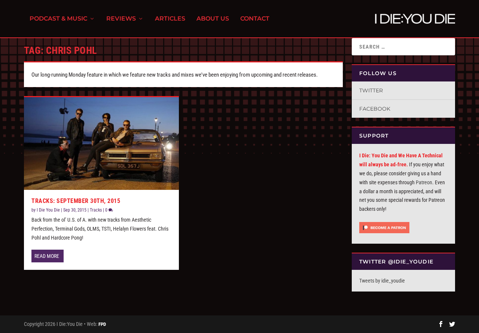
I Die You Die (48, 210)
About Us (212, 19)
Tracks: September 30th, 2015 (75, 200)
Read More (46, 256)
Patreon (424, 182)
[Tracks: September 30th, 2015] (101, 143)
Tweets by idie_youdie (382, 281)
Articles (170, 19)
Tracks (96, 210)
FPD (102, 324)
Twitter (371, 90)
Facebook (374, 108)
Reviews (121, 19)
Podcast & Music (58, 19)
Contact (254, 19)
